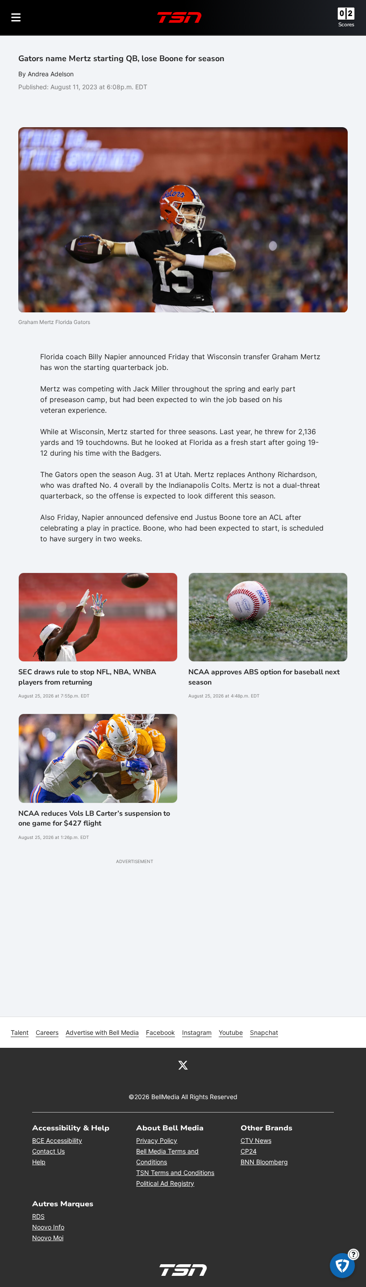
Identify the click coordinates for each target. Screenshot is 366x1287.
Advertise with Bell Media (102, 1032)
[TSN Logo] (179, 17)
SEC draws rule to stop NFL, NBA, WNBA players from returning (87, 677)
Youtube (231, 1032)
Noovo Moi (47, 1237)
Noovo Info (48, 1227)
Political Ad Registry (165, 1183)
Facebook (160, 1032)
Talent (20, 1032)
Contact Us (48, 1151)
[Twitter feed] (183, 1064)
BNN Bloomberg (264, 1162)
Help (39, 1162)
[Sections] (16, 17)
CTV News (256, 1140)
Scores (346, 24)
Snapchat (264, 1032)
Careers (47, 1032)
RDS (38, 1216)
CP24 (249, 1151)
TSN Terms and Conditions (175, 1172)
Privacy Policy (156, 1140)
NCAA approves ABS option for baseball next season (264, 677)
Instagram (197, 1032)
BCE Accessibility (57, 1140)
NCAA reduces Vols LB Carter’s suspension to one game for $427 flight (94, 818)
